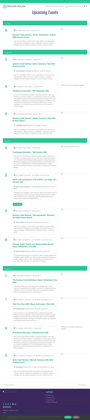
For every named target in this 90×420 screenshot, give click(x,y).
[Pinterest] (10, 404)
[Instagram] (8, 404)
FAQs (5, 412)
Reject (76, 417)
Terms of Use (50, 400)
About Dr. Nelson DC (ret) (11, 410)
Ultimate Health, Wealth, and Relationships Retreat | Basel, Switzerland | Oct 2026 (33, 245)
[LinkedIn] (15, 404)
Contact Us (50, 395)
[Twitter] (5, 404)
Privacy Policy (50, 397)
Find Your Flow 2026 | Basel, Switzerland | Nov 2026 (33, 304)
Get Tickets (17, 204)
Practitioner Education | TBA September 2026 (31, 91)
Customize (36, 418)
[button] (86, 6)
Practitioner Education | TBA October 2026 (30, 152)
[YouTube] (13, 404)
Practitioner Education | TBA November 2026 (30, 332)
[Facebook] (3, 404)
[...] (39, 198)
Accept (68, 417)
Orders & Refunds (52, 402)
